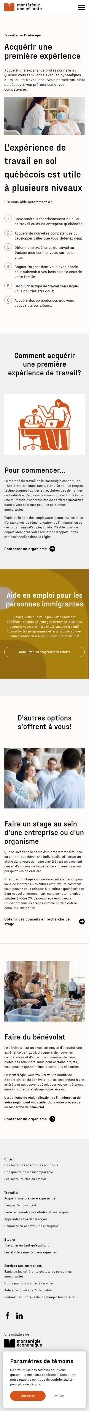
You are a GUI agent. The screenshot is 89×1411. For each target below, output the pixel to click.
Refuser (58, 1396)
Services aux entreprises (23, 1265)
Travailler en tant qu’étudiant (26, 1245)
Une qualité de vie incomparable (28, 1172)
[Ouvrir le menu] (81, 7)
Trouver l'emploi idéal (20, 1205)
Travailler (11, 1192)
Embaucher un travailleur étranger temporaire (39, 1297)
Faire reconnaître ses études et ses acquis (36, 1212)
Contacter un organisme (25, 548)
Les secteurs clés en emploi (25, 1179)
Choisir (9, 1159)
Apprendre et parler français (26, 1219)
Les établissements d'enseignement (31, 1252)
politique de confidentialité (52, 1379)
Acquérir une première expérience (29, 1198)
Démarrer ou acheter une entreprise (31, 1226)
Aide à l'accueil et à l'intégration (28, 1290)
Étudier (9, 1239)
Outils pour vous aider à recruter (29, 1283)
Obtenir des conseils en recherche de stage (37, 921)
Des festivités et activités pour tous (31, 1165)
